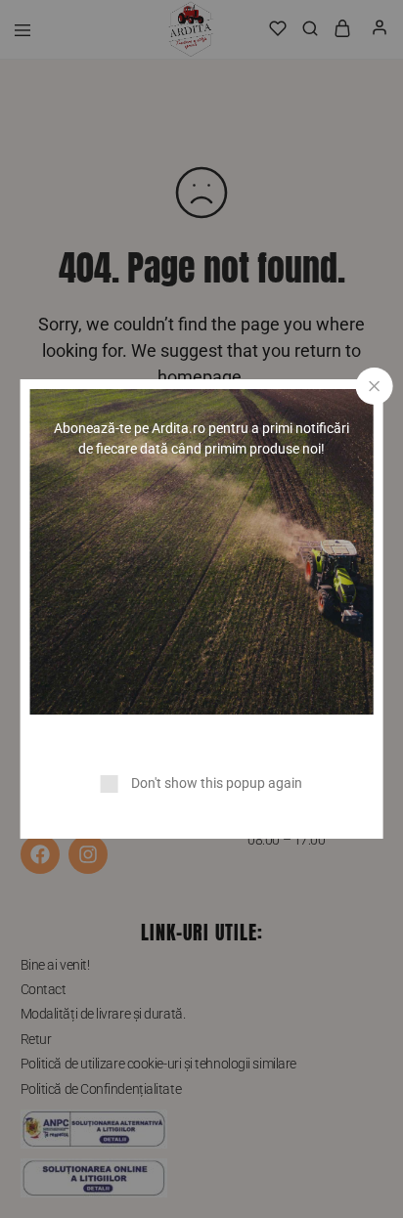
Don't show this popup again (216, 783)
